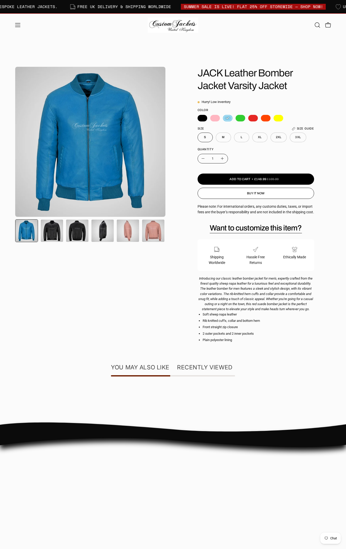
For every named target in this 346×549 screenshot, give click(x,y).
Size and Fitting (125, 471)
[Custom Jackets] (173, 25)
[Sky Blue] (228, 118)
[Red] (253, 118)
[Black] (202, 118)
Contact (119, 464)
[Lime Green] (240, 118)
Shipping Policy (125, 479)
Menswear (186, 456)
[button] (317, 25)
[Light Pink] (215, 118)
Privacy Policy (124, 494)
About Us (120, 456)
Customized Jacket (193, 479)
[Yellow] (278, 118)
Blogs (117, 509)
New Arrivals (188, 471)
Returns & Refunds (127, 486)
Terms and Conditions (130, 501)
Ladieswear (187, 464)
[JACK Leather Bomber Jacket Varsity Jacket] (26, 230)
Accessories (187, 486)
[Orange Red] (266, 118)
